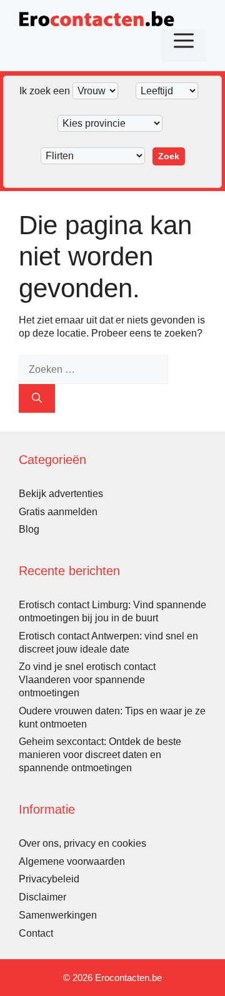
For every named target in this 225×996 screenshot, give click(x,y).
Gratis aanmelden (58, 511)
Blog (29, 529)
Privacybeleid (49, 879)
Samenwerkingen (58, 915)
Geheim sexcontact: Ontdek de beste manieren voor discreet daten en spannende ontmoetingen (100, 754)
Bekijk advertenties (61, 493)
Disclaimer (42, 897)
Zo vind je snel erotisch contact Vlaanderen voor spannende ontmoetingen (87, 679)
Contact (36, 933)
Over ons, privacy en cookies (82, 843)
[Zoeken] (37, 398)
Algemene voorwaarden (72, 861)
